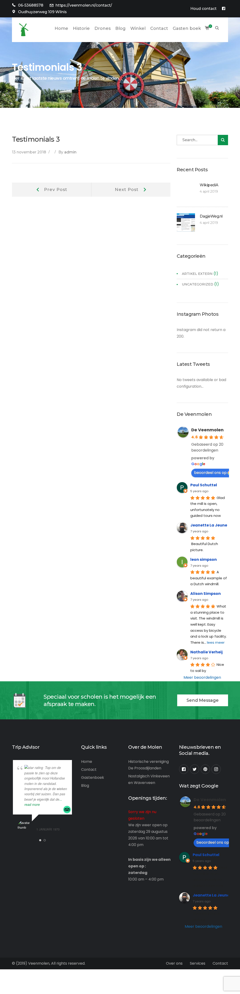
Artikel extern (197, 274)
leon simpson (203, 559)
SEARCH (217, 28)
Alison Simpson (205, 593)
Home (86, 761)
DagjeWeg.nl (211, 216)
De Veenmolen (207, 430)
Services (197, 963)
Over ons (174, 963)
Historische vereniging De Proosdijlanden (148, 765)
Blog (85, 785)
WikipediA (209, 185)
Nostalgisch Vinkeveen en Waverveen (149, 779)
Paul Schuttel (203, 485)
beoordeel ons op (210, 472)
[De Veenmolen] (23, 29)
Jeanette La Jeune (208, 525)
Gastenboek (92, 777)
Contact (89, 769)
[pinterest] (205, 769)
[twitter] (194, 769)
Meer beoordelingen (202, 677)
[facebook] (183, 769)
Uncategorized (197, 284)
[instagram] (216, 769)
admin (70, 152)
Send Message (203, 700)
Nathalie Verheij (206, 652)
